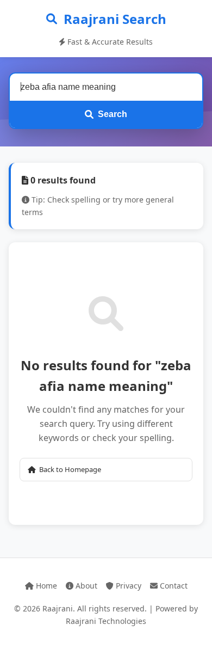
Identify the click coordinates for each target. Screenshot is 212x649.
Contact (173, 585)
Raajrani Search (115, 19)
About (85, 585)
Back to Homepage (70, 469)
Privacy (127, 585)
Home (45, 585)
